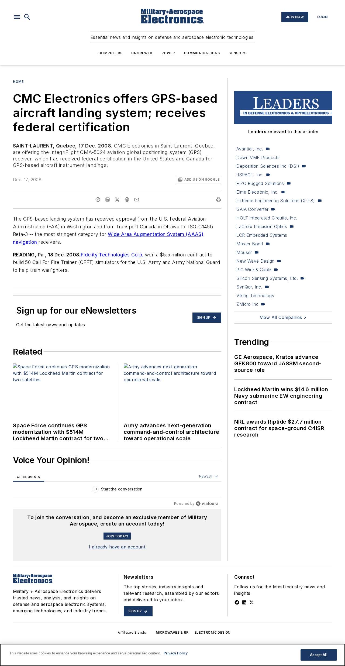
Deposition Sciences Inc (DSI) (267, 166)
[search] (27, 17)
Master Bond (249, 243)
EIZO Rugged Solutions (260, 183)
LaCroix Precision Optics (261, 226)
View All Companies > (283, 317)
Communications (202, 53)
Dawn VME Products (258, 157)
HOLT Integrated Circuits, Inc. (266, 218)
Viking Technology (255, 295)
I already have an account (117, 547)
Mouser (244, 252)
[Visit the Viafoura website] (207, 503)
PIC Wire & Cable (253, 269)
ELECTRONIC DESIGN (212, 632)
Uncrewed (142, 53)
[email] (136, 199)
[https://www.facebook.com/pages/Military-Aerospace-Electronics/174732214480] (237, 602)
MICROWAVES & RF (172, 632)
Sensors (237, 53)
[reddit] (127, 199)
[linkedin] (107, 199)
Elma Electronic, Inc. (257, 192)
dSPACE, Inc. (250, 174)
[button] (17, 17)
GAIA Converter (252, 209)
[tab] (28, 476)
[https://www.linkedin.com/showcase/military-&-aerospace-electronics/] (244, 602)
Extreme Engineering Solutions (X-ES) (275, 200)
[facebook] (98, 199)
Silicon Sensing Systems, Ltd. (267, 278)
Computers (110, 53)
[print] (218, 199)
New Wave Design (255, 261)
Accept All (318, 655)
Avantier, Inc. (249, 149)
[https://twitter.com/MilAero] (251, 602)
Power (168, 53)
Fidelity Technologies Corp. (113, 255)
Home (18, 82)
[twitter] (117, 199)
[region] (117, 490)
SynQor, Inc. (249, 287)
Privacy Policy (176, 653)
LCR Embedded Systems (261, 235)
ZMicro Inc (247, 304)
